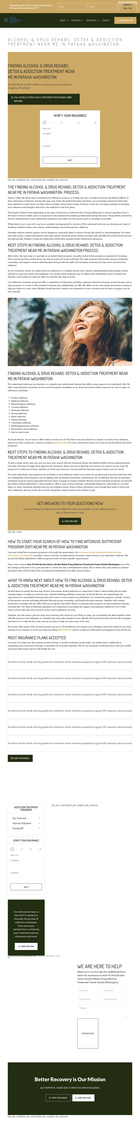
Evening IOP (18, 828)
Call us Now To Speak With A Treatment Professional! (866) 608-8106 (43, 99)
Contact (106, 20)
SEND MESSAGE (88, 1033)
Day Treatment (19, 818)
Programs (76, 20)
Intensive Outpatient (22, 823)
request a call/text (127, 6)
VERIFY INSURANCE (21, 758)
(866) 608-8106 (126, 20)
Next (70, 160)
